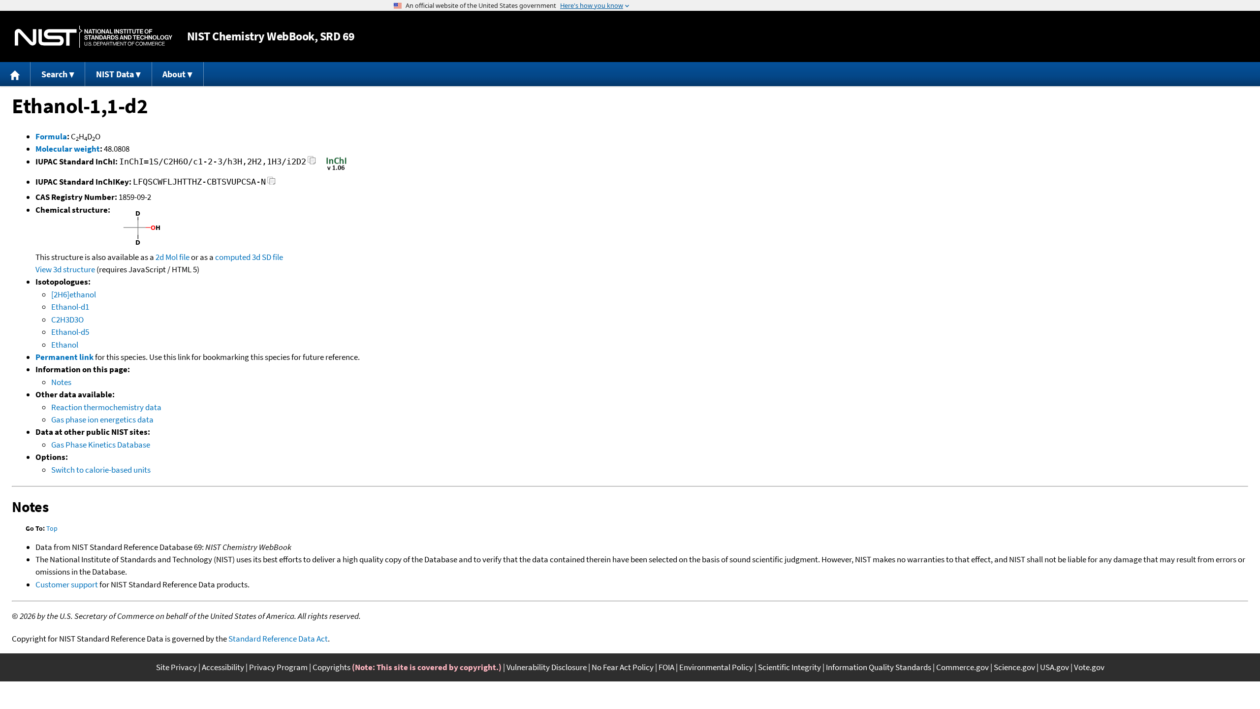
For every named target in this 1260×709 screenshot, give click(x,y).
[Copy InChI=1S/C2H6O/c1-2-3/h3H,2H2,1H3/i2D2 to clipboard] (312, 163)
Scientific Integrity (789, 667)
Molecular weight (67, 148)
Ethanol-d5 (70, 331)
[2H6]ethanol (73, 294)
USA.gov (1054, 667)
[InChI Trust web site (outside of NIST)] (336, 169)
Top (52, 528)
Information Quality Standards (878, 667)
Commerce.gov (962, 667)
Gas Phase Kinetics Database (100, 444)
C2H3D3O (67, 319)
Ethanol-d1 (70, 306)
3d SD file (267, 257)
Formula (51, 136)
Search (54, 74)
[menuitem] (15, 74)
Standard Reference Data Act (278, 638)
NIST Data (115, 74)
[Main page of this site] (15, 74)
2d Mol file (172, 257)
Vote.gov (1089, 667)
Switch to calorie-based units (101, 469)
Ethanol (64, 344)
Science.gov (1014, 667)
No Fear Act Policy (623, 667)
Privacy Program (278, 667)
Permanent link (64, 357)
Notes (61, 382)
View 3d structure (65, 269)
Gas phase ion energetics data (102, 419)
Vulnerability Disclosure (546, 667)
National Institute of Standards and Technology (93, 37)
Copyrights (331, 667)
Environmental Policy (716, 667)
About (174, 74)
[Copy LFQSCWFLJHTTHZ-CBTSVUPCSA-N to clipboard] (271, 183)
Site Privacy (176, 667)
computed (233, 257)
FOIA (666, 667)
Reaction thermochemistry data (106, 407)
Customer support (66, 584)
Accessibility (223, 667)
